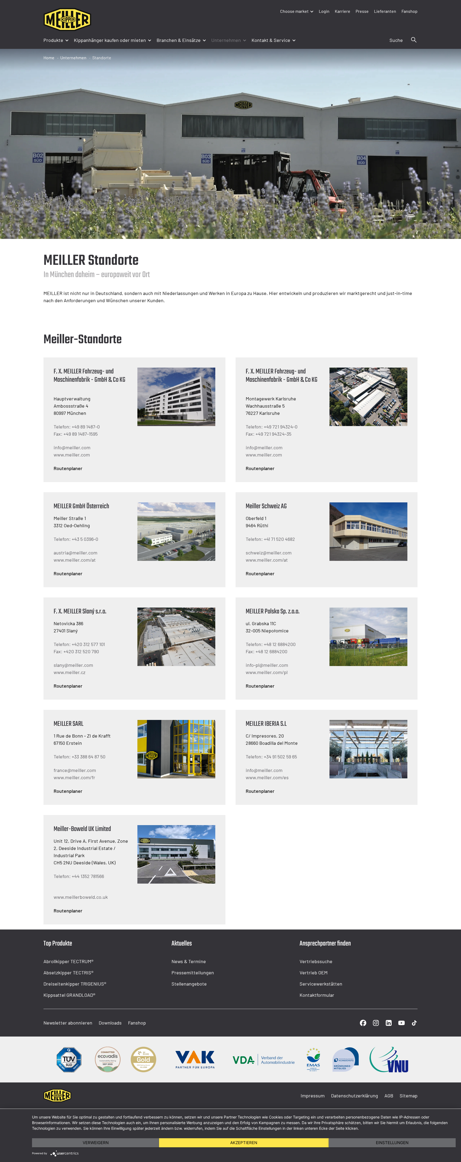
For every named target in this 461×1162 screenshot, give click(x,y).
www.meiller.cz (69, 672)
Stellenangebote (189, 984)
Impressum (313, 1095)
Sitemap (409, 1095)
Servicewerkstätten (321, 984)
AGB (388, 1095)
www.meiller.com (72, 455)
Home (48, 57)
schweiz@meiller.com (269, 553)
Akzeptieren (243, 1142)
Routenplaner (68, 468)
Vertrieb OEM (314, 972)
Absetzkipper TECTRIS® (68, 972)
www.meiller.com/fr (74, 777)
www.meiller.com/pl (267, 672)
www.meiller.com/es (267, 777)
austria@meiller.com (75, 553)
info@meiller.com (72, 447)
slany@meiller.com (73, 665)
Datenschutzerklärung (354, 1095)
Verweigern (96, 1142)
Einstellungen (392, 1142)
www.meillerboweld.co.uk (81, 897)
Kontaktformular (317, 995)
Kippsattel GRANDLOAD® (69, 995)
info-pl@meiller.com (267, 665)
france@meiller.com (75, 770)
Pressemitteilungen (193, 972)
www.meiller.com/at (75, 560)
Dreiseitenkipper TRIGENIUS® (74, 984)
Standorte (101, 57)
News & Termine (189, 961)
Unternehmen (73, 57)
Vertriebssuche (316, 961)
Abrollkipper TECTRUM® (68, 961)
